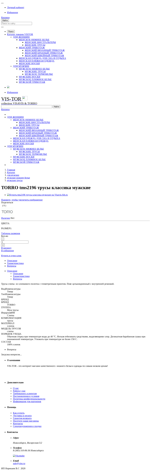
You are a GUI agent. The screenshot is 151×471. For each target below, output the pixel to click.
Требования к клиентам (25, 393)
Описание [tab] (12, 260)
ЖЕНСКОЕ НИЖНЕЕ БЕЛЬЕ (34, 39)
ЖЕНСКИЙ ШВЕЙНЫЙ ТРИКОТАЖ (44, 55)
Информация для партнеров (27, 401)
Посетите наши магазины (26, 421)
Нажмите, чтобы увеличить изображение (22, 200)
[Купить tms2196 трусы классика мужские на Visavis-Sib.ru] (37, 195)
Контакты (18, 423)
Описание (12, 271)
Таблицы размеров (10, 233)
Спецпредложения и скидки (27, 426)
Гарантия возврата (22, 418)
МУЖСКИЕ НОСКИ (29, 77)
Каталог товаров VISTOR (20, 34)
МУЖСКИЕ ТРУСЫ (35, 71)
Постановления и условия (26, 396)
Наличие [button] (5, 218)
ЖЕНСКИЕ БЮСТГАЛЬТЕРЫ (40, 42)
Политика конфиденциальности (29, 399)
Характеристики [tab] (15, 263)
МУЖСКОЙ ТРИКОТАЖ (32, 82)
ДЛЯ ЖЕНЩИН (21, 37)
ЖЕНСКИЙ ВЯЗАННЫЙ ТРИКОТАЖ (45, 50)
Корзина (5, 109)
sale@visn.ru (19, 463)
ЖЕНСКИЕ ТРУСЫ (35, 45)
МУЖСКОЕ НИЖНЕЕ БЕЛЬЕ (34, 69)
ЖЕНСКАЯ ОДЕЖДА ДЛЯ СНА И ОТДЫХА (42, 58)
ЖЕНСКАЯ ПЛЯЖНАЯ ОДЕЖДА (36, 61)
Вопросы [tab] (11, 266)
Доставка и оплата (22, 415)
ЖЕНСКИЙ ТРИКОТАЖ (32, 47)
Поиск (11, 31)
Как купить (18, 413)
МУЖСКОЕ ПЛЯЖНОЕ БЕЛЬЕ (35, 79)
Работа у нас (19, 391)
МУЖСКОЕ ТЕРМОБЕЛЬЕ (39, 74)
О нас (16, 388)
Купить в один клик (11, 255)
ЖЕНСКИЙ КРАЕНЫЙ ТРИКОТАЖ (44, 53)
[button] (15, 7)
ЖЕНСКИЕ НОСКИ (29, 63)
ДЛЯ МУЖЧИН (21, 66)
